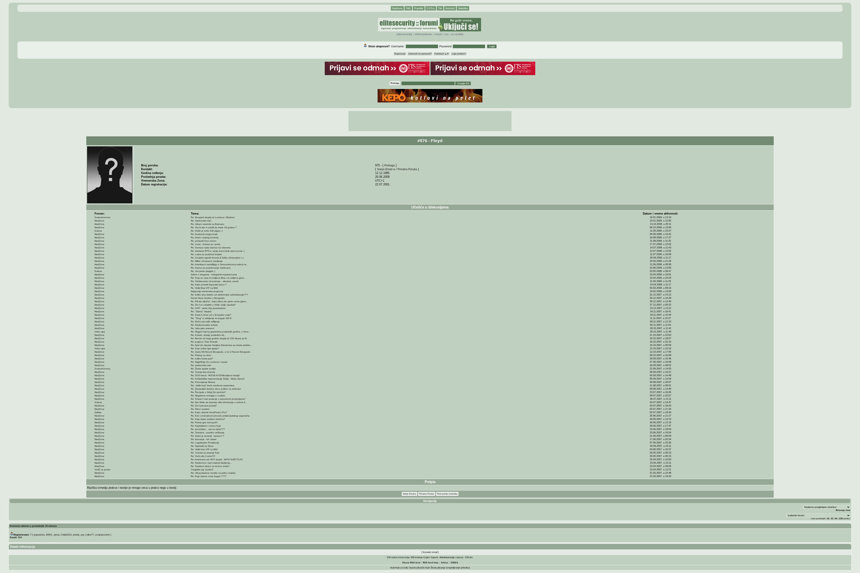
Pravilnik (418, 8)
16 (828, 518)
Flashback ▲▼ (441, 54)
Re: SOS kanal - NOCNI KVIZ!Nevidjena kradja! (215, 375)
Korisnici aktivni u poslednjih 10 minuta (33, 526)
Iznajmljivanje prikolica (458, 567)
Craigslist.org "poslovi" (202, 469)
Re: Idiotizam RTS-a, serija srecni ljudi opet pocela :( (218, 251)
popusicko (39, 534)
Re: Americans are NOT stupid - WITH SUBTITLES (217, 459)
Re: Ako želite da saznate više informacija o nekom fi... (219, 402)
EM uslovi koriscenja (398, 557)
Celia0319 (66, 534)
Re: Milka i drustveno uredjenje (207, 261)
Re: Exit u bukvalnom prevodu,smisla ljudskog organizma (220, 416)
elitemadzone (423, 34)
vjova (56, 534)
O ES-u (431, 8)
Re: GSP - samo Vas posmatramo (208, 308)
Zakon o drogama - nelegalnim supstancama (214, 274)
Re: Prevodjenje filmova (203, 382)
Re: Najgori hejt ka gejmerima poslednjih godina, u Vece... (221, 331)
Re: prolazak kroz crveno (203, 241)
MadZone (99, 220)
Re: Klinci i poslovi (200, 409)
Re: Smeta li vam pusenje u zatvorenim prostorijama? (218, 399)
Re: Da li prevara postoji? (204, 405)
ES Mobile (457, 34)
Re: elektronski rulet (201, 220)
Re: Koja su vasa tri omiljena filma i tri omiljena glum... (218, 278)
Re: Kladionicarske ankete (204, 325)
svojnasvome (102, 534)
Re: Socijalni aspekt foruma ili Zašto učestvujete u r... (218, 257)
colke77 (89, 534)
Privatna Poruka (407, 169)
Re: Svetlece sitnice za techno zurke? (210, 466)
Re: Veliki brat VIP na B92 (204, 449)
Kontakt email (430, 552)
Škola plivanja (437, 567)
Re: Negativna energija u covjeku (208, 395)
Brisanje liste (843, 510)
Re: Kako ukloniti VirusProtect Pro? (209, 412)
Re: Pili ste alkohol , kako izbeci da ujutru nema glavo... (219, 301)
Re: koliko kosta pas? (202, 358)
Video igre (100, 331)
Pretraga (389, 165)
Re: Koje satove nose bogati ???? (208, 476)
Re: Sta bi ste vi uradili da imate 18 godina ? (214, 227)
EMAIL (438, 34)
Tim (440, 8)
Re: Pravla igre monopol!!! (204, 422)
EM (452, 562)
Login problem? (459, 54)
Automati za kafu (399, 567)
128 (841, 518)
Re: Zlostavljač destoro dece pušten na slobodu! (216, 389)
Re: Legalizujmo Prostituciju (205, 442)
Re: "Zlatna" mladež (201, 311)
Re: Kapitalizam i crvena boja (206, 426)
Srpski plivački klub (419, 567)
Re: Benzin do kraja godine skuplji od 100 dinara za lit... (220, 338)
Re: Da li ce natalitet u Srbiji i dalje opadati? (213, 305)
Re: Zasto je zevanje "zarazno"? (207, 436)
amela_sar (78, 534)
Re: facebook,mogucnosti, (204, 234)
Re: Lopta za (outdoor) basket (206, 254)
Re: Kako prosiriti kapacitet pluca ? (209, 284)
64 (836, 518)
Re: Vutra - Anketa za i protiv (205, 244)
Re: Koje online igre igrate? (205, 348)
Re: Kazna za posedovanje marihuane (211, 268)
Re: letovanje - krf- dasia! (204, 439)
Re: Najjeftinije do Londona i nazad (209, 362)
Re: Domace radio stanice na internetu (211, 247)
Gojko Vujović (430, 557)
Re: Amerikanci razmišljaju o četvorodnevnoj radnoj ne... (219, 264)
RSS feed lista (430, 562)
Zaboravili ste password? (420, 54)
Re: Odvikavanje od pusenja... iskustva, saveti (215, 281)
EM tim (469, 557)
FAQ (408, 8)
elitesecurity (404, 34)
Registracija (399, 54)
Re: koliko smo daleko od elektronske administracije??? (219, 294)
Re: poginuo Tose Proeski (204, 342)
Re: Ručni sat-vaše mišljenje (205, 321)
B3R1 (49, 534)
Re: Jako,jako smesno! (202, 328)
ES (456, 562)
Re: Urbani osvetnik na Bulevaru (207, 224)
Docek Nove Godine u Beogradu (208, 298)
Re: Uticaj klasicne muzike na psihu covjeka (213, 473)
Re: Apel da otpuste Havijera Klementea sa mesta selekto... (221, 345)
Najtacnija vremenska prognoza (207, 291)
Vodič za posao (102, 469)
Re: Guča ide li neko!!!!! (203, 456)
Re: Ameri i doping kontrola (205, 237)
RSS (446, 34)
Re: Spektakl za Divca (202, 446)
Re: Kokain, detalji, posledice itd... (208, 335)
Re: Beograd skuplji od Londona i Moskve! (213, 217)
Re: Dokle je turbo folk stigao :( (207, 231)
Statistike (463, 8)
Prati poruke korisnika (447, 494)
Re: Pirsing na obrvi (201, 355)
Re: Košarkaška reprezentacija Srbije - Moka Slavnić (218, 379)
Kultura (98, 231)
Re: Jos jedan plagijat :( (203, 271)
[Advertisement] (430, 121)
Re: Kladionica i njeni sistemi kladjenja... (211, 463)
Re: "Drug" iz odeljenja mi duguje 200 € (211, 318)
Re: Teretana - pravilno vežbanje (207, 432)
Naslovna (397, 8)
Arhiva (444, 562)
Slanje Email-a (386, 169)
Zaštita (98, 412)
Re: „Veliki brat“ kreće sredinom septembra (212, 385)
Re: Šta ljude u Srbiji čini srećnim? (208, 392)
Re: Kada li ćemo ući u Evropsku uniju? (211, 315)
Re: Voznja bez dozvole (203, 372)
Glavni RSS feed (411, 562)
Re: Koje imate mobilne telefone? (208, 419)
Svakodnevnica (102, 217)
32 (832, 518)
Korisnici (450, 8)
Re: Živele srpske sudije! (203, 368)
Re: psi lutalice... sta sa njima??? (208, 429)
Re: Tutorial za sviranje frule (205, 452)
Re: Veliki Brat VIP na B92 (204, 288)
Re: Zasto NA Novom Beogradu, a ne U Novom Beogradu (220, 352)
